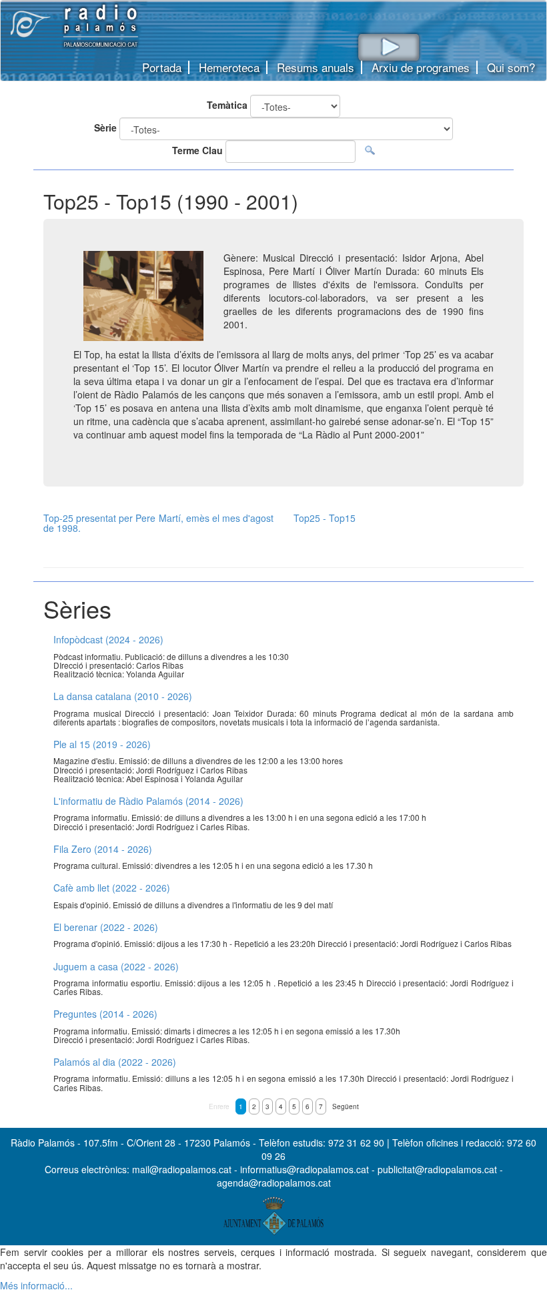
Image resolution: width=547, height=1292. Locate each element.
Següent (345, 1106)
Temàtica (227, 104)
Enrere (219, 1106)
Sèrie (105, 127)
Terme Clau (197, 150)
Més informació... (36, 1285)
